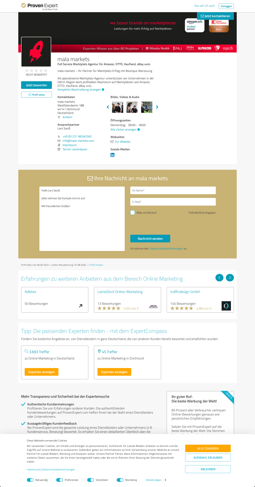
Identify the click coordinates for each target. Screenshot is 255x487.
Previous (108, 107)
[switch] (59, 480)
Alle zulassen (208, 448)
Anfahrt (67, 117)
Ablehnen (208, 469)
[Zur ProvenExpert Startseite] (39, 7)
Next (157, 107)
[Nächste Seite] (230, 277)
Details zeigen (153, 480)
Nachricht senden (150, 238)
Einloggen (226, 6)
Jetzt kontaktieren (217, 15)
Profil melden (96, 264)
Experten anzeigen (41, 371)
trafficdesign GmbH (185, 291)
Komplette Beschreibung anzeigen (79, 89)
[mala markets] (36, 51)
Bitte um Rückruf (146, 213)
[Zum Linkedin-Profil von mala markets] (113, 157)
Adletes (30, 291)
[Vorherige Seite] (219, 277)
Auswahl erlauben (208, 457)
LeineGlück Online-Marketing (119, 291)
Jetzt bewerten (36, 85)
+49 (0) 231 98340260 (77, 136)
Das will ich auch (204, 6)
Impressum (33, 469)
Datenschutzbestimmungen (58, 469)
